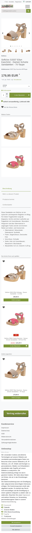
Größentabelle (6, 90)
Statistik (7, 507)
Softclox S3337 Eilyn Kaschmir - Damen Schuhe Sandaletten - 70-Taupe (16, 390)
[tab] (16, 188)
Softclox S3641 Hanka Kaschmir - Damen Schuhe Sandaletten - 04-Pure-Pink (16, 339)
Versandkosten (17, 79)
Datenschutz (5, 431)
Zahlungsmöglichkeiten (9, 442)
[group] (16, 132)
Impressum (5, 428)
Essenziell (7, 505)
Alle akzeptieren (16, 522)
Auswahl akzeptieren (16, 526)
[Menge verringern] (7, 96)
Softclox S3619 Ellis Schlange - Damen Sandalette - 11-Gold (16, 293)
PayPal (6, 514)
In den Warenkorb (19, 95)
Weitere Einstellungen (8, 518)
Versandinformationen (8, 439)
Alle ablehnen (16, 529)
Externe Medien (9, 510)
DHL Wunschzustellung (12, 512)
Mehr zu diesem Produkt (11, 194)
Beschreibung (7, 188)
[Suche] (28, 11)
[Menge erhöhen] (7, 94)
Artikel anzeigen (16, 300)
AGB (2, 434)
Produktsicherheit (8, 199)
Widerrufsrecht (6, 437)
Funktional (7, 516)
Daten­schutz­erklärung (8, 502)
